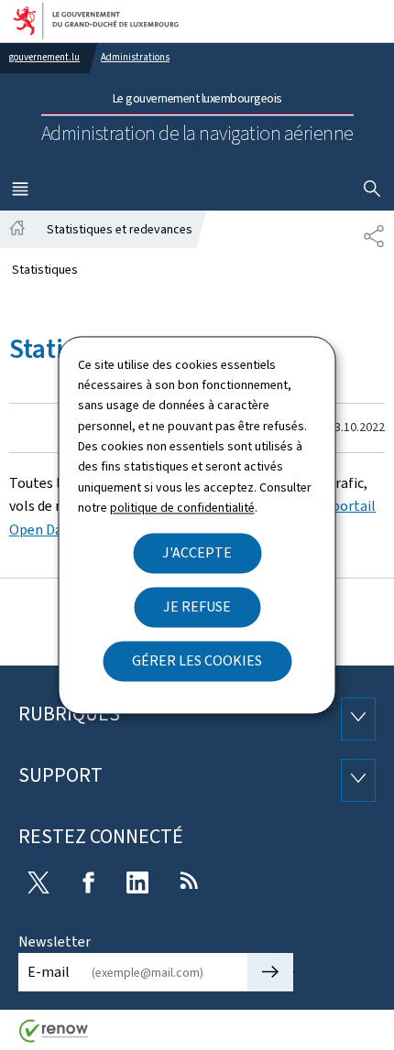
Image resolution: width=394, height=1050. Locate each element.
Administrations (135, 57)
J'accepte (197, 552)
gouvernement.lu (44, 57)
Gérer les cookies (197, 660)
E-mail (48, 971)
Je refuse (197, 606)
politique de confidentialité (182, 508)
